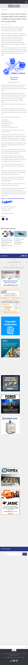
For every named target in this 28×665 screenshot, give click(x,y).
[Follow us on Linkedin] (26, 256)
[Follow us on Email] (23, 256)
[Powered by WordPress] (8, 657)
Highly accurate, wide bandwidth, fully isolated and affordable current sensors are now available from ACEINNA (6, 242)
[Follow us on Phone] (21, 256)
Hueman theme (21, 657)
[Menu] (26, 2)
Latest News (4, 9)
